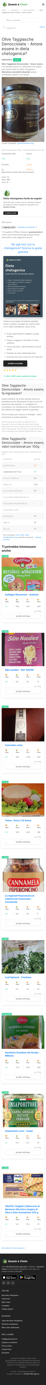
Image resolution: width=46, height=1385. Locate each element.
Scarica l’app (10, 213)
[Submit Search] (4, 27)
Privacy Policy (7, 1346)
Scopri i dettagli (23, 616)
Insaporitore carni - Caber (19, 1131)
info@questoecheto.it (9, 1339)
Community (6, 1299)
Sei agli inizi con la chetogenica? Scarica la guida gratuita (23, 248)
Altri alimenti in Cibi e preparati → (14, 1248)
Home (4, 10)
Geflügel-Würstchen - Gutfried (21, 594)
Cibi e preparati (28, 10)
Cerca (42, 27)
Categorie (14, 10)
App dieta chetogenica (10, 1295)
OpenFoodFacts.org (25, 143)
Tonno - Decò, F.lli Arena (18, 820)
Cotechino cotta (14, 745)
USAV (27, 535)
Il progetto (5, 1306)
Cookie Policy (7, 1349)
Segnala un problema (9, 1342)
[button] (43, 4)
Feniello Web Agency (31, 1374)
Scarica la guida (15, 363)
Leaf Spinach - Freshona (18, 977)
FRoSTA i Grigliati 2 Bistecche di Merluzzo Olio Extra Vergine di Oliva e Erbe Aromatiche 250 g (22, 1209)
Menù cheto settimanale (10, 1327)
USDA (22, 535)
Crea (17, 535)
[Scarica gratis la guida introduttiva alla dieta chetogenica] (23, 286)
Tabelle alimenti (7, 1309)
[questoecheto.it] (15, 4)
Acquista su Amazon (27, 227)
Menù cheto (6, 1302)
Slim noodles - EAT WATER (19, 670)
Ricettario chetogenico (10, 1324)
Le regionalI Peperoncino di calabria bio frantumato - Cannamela (19, 898)
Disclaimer (5, 1353)
